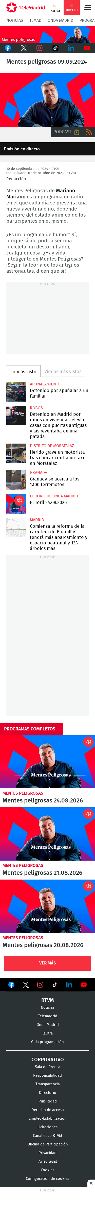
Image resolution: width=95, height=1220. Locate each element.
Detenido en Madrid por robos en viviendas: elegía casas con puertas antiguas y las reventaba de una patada (16, 415)
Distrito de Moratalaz (52, 446)
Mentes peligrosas (23, 793)
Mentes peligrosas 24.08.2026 (47, 762)
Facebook (8, 48)
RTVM (47, 1000)
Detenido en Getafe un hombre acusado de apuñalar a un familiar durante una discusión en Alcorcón (16, 392)
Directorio (47, 1093)
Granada (38, 473)
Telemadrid (47, 1016)
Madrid (37, 520)
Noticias (14, 20)
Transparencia (47, 1084)
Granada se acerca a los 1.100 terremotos (16, 480)
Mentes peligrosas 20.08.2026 (47, 906)
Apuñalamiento (45, 384)
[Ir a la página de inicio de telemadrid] (25, 8)
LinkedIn (71, 48)
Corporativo (47, 1059)
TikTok (56, 48)
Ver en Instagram (40, 985)
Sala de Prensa (47, 1067)
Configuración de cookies (47, 1179)
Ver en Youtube (84, 985)
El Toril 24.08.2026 (16, 504)
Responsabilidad (47, 1075)
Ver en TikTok (55, 986)
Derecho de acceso (47, 1110)
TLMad (35, 20)
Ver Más (47, 963)
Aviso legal (48, 1161)
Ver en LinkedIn (69, 985)
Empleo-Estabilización (48, 1118)
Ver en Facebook (11, 986)
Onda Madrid (60, 20)
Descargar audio (77, 132)
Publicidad (48, 1101)
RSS (89, 132)
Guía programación (47, 1042)
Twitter (24, 48)
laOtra (48, 1033)
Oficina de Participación (47, 1144)
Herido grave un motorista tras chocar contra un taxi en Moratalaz (16, 453)
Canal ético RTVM (47, 1136)
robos (36, 408)
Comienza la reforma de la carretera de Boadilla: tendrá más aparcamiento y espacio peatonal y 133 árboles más (16, 527)
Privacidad (47, 1153)
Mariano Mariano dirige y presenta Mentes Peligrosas (47, 100)
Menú (87, 7)
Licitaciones (47, 1127)
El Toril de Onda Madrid (54, 496)
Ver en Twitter (26, 986)
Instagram (40, 48)
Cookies (47, 1170)
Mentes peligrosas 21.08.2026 (47, 834)
